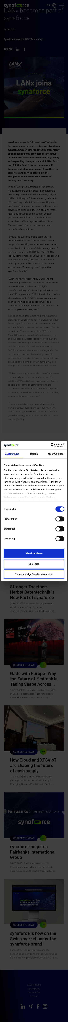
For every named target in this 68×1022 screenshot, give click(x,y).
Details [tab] (34, 454)
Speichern (34, 563)
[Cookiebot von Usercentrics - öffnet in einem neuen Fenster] (50, 445)
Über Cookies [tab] (55, 454)
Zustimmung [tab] (12, 454)
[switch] (59, 518)
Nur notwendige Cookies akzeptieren (34, 574)
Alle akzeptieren (34, 553)
